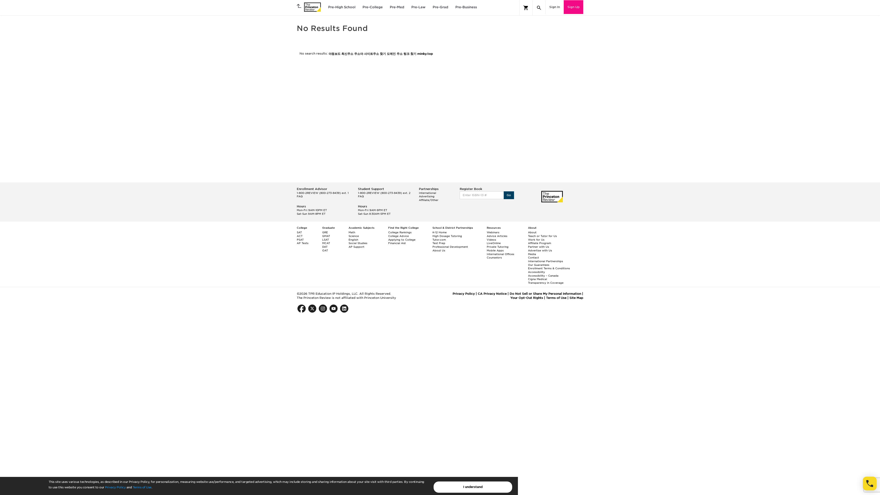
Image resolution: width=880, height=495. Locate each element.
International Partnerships (545, 261)
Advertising (426, 196)
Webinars (493, 232)
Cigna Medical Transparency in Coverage (546, 281)
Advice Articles (497, 236)
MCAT (326, 243)
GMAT (326, 236)
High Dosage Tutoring (447, 236)
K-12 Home (439, 232)
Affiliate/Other (428, 200)
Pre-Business (466, 7)
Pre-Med (397, 7)
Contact (533, 257)
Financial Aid (397, 243)
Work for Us (536, 239)
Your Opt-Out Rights (526, 298)
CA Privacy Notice (492, 293)
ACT (299, 236)
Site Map (576, 298)
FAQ (300, 196)
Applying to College (401, 239)
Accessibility (536, 272)
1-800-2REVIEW (323, 193)
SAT (299, 232)
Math (352, 232)
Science (354, 236)
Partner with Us (538, 246)
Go (509, 195)
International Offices (500, 254)
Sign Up (573, 7)
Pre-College (373, 7)
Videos (491, 239)
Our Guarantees (538, 265)
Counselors (494, 257)
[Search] (539, 7)
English (353, 239)
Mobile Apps (495, 250)
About (532, 232)
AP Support (356, 246)
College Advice (398, 236)
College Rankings (400, 232)
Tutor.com (439, 239)
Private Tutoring (498, 246)
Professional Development (450, 246)
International (427, 193)
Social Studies (358, 243)
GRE (325, 232)
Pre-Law (418, 7)
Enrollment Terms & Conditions (549, 268)
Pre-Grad (440, 7)
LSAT (325, 239)
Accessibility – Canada (543, 275)
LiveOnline (494, 243)
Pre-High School (341, 7)
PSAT (300, 239)
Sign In (554, 7)
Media (532, 254)
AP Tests (302, 243)
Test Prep (438, 243)
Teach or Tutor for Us (542, 236)
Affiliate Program (539, 243)
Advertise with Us (540, 250)
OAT (325, 250)
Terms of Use (142, 487)
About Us (438, 250)
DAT (324, 246)
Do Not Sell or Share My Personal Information (545, 293)
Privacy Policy (115, 487)
